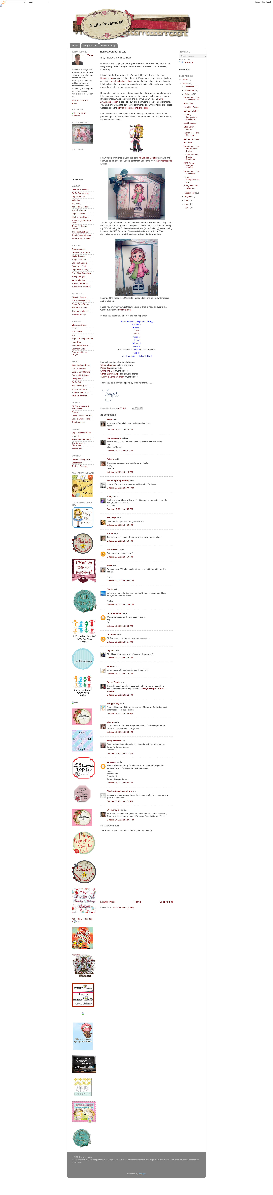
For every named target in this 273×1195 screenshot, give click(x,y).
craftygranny (113, 704)
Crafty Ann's (77, 379)
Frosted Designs (79, 385)
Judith (136, 333)
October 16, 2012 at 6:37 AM (120, 642)
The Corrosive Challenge (78, 444)
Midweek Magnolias (81, 301)
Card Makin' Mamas (81, 372)
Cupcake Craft (78, 197)
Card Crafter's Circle (81, 365)
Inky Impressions (164, 161)
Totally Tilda (77, 449)
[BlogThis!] (136, 408)
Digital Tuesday (79, 256)
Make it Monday (79, 210)
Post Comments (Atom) (123, 908)
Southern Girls (78, 349)
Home (75, 45)
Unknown (111, 635)
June (187, 204)
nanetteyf (111, 518)
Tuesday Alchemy (80, 283)
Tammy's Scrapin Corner (112, 377)
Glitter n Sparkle (107, 365)
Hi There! (188, 143)
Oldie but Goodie (79, 263)
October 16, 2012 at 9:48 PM (120, 783)
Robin (110, 666)
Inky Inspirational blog (121, 81)
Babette (110, 459)
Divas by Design (79, 297)
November (190, 90)
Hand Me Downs (191, 107)
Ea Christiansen (114, 613)
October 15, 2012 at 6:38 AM (120, 429)
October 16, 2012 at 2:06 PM (120, 674)
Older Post (166, 901)
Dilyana (110, 650)
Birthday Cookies (191, 139)
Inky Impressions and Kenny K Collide (191, 148)
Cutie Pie (76, 200)
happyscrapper (114, 438)
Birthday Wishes (191, 111)
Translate (189, 62)
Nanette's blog (107, 78)
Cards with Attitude (80, 375)
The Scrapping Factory (118, 481)
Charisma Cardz (79, 325)
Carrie (136, 330)
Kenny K (75, 436)
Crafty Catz (77, 382)
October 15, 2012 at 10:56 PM (120, 581)
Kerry (109, 419)
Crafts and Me (107, 371)
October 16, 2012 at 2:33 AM (120, 626)
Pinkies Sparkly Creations (119, 791)
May (187, 208)
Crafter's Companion (81, 459)
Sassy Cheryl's (78, 276)
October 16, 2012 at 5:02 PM (120, 753)
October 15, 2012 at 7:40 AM (120, 472)
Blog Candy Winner (189, 128)
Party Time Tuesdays (81, 273)
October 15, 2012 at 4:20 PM (120, 525)
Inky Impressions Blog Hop (191, 134)
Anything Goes (78, 249)
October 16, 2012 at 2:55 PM (120, 713)
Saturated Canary (80, 345)
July (187, 200)
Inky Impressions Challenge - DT (192, 98)
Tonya (90, 55)
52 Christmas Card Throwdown (80, 407)
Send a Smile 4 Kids (81, 419)
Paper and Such (79, 266)
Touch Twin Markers (81, 239)
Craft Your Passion (80, 190)
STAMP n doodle (79, 308)
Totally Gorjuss (78, 422)
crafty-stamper (114, 741)
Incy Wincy (76, 203)
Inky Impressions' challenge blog (133, 108)
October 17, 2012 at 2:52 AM (120, 801)
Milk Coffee (77, 332)
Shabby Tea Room (80, 217)
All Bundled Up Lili (147, 158)
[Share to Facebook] (141, 408)
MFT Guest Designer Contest (189, 165)
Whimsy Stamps (79, 314)
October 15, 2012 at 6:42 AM (120, 451)
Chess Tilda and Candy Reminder (191, 157)
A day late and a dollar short (191, 187)
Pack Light (188, 103)
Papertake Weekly (80, 270)
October (188, 94)
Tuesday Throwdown (81, 287)
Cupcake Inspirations (81, 433)
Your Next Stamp (79, 396)
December (190, 87)
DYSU (74, 328)
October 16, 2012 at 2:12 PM (120, 695)
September (190, 193)
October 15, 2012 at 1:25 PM (120, 509)
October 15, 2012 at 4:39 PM (120, 541)
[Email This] (133, 408)
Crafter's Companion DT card (192, 179)
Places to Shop (108, 45)
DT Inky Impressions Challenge (190, 117)
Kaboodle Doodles (80, 207)
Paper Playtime (78, 214)
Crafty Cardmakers (80, 193)
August (188, 197)
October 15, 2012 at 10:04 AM (120, 488)
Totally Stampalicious (81, 235)
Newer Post (107, 901)
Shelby (110, 589)
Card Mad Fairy (79, 368)
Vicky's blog (125, 310)
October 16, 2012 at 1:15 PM (120, 658)
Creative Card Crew (81, 253)
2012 (184, 83)
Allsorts (75, 412)
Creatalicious (77, 463)
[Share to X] (138, 408)
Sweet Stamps (78, 280)
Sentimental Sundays (81, 440)
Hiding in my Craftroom (82, 415)
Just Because (190, 123)
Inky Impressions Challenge (191, 172)
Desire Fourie (113, 682)
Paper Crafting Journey (82, 339)
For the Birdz (113, 549)
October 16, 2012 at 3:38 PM (120, 732)
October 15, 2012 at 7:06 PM (120, 557)
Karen (109, 565)
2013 (184, 80)
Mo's (74, 335)
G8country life (114, 810)
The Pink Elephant (80, 232)
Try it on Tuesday (79, 466)
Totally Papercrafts (80, 392)
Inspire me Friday (80, 389)
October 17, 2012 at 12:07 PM (120, 820)
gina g (110, 722)
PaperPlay (105, 368)
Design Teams (89, 45)
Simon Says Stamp (109, 374)
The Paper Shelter (80, 311)
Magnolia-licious (79, 259)
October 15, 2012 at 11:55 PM (120, 605)
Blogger (141, 1174)
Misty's (110, 496)
